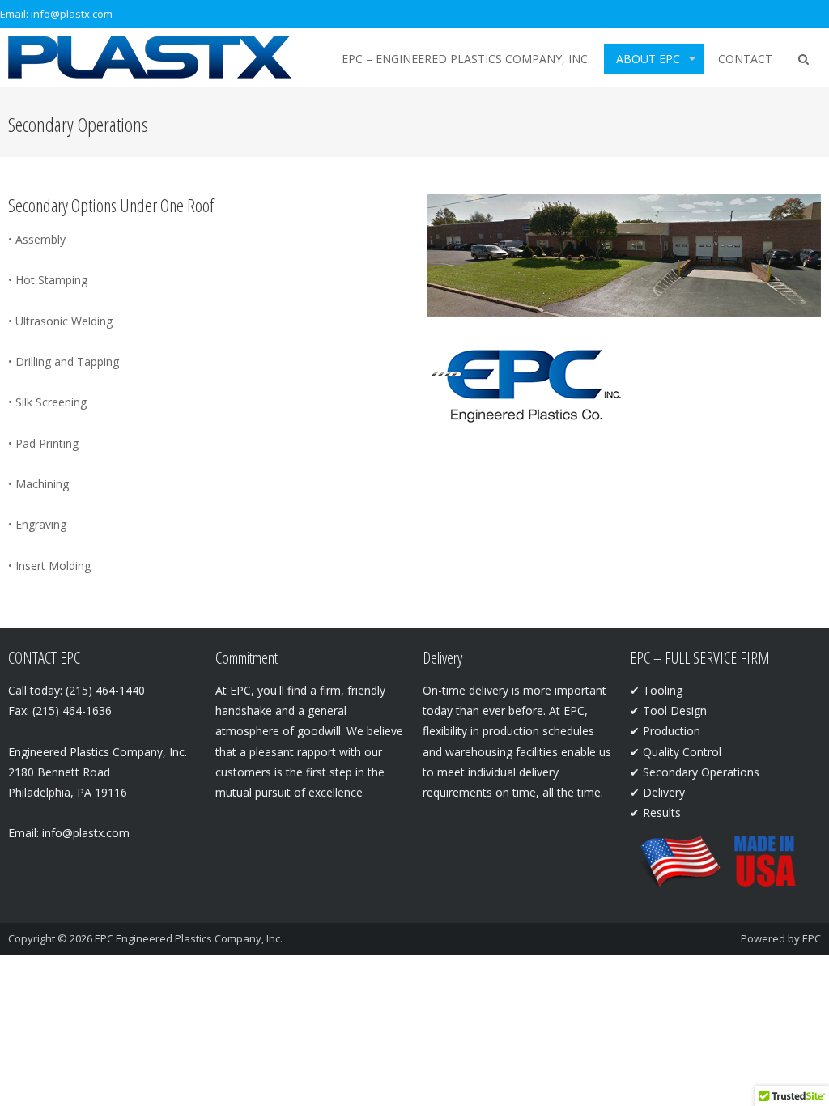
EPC (811, 938)
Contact (745, 58)
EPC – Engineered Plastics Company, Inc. (466, 58)
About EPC (648, 58)
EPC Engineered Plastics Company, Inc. (189, 938)
